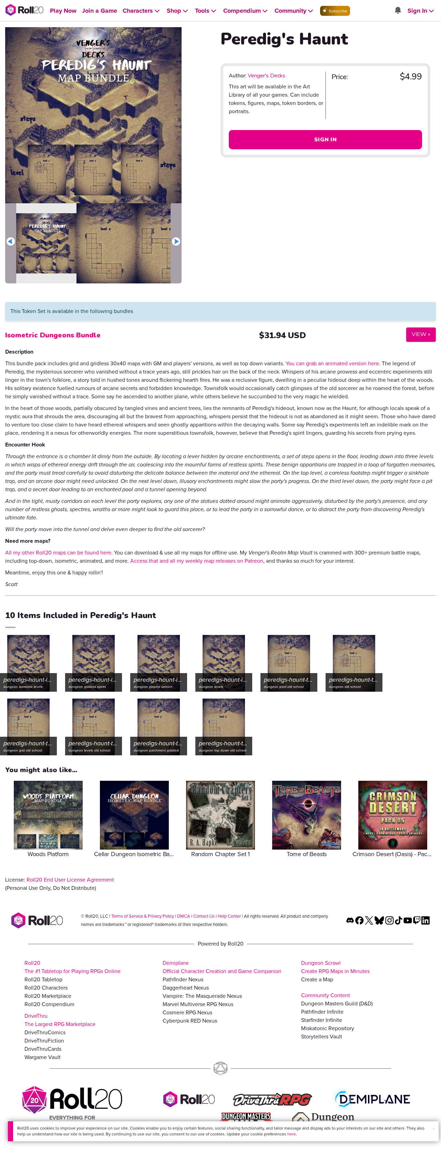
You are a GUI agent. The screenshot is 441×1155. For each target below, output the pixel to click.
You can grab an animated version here (332, 363)
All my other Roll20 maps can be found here (58, 553)
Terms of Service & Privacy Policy (142, 916)
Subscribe (337, 11)
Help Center (229, 916)
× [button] (433, 1129)
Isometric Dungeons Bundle (53, 335)
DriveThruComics (44, 1032)
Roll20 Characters (46, 988)
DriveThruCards (42, 1049)
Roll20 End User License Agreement (70, 880)
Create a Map (317, 979)
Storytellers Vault (321, 1036)
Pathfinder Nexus (183, 979)
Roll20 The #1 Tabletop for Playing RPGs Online (72, 967)
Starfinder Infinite (321, 1020)
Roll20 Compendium (49, 1004)
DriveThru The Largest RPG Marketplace (59, 1020)
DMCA (183, 916)
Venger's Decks (266, 75)
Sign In (325, 139)
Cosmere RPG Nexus (187, 1012)
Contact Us (204, 916)
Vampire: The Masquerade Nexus (202, 996)
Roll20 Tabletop (43, 979)
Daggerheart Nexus (186, 988)
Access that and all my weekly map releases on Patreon (196, 561)
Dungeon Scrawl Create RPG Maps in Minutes (335, 967)
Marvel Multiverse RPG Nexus (198, 1004)
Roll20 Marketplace (47, 996)
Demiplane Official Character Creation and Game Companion (222, 967)
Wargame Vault (42, 1057)
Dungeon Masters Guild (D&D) (337, 1003)
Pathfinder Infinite (322, 1012)
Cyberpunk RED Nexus (190, 1021)
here (291, 1134)
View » (418, 334)
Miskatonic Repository (327, 1028)
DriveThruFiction (44, 1041)
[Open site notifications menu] (397, 11)
